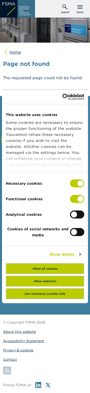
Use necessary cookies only (45, 293)
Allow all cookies (45, 268)
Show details (62, 254)
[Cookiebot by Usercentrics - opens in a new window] (63, 97)
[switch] (77, 199)
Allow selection (45, 281)
